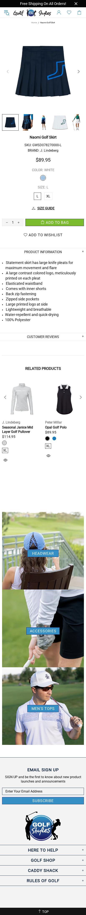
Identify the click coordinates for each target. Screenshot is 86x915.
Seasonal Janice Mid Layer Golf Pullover (17, 429)
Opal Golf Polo (56, 427)
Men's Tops (43, 708)
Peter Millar (53, 422)
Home (34, 22)
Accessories (43, 631)
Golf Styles (32, 12)
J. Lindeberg (49, 150)
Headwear (43, 553)
